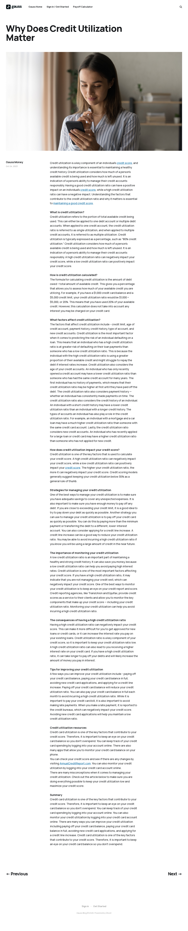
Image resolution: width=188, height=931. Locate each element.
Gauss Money (14, 162)
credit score (124, 163)
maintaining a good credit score (73, 203)
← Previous (17, 874)
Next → (175, 874)
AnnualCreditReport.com (75, 763)
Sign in (85, 906)
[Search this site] (181, 7)
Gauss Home (35, 6)
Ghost (108, 913)
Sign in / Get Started (58, 6)
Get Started (99, 906)
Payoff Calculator (83, 6)
